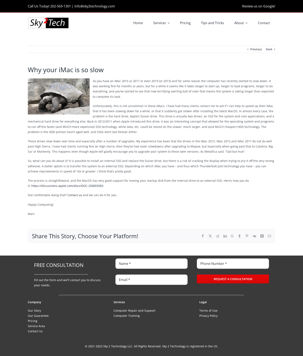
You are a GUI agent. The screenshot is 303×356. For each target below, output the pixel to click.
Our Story (34, 310)
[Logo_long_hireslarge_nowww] (48, 18)
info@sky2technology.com (94, 6)
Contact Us (35, 331)
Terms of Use (208, 310)
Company (34, 302)
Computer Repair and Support (134, 310)
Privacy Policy (208, 316)
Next (269, 49)
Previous (256, 49)
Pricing (32, 321)
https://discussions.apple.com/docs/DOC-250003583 (67, 186)
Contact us (74, 195)
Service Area (36, 326)
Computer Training (127, 316)
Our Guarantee (38, 316)
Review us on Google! (258, 6)
